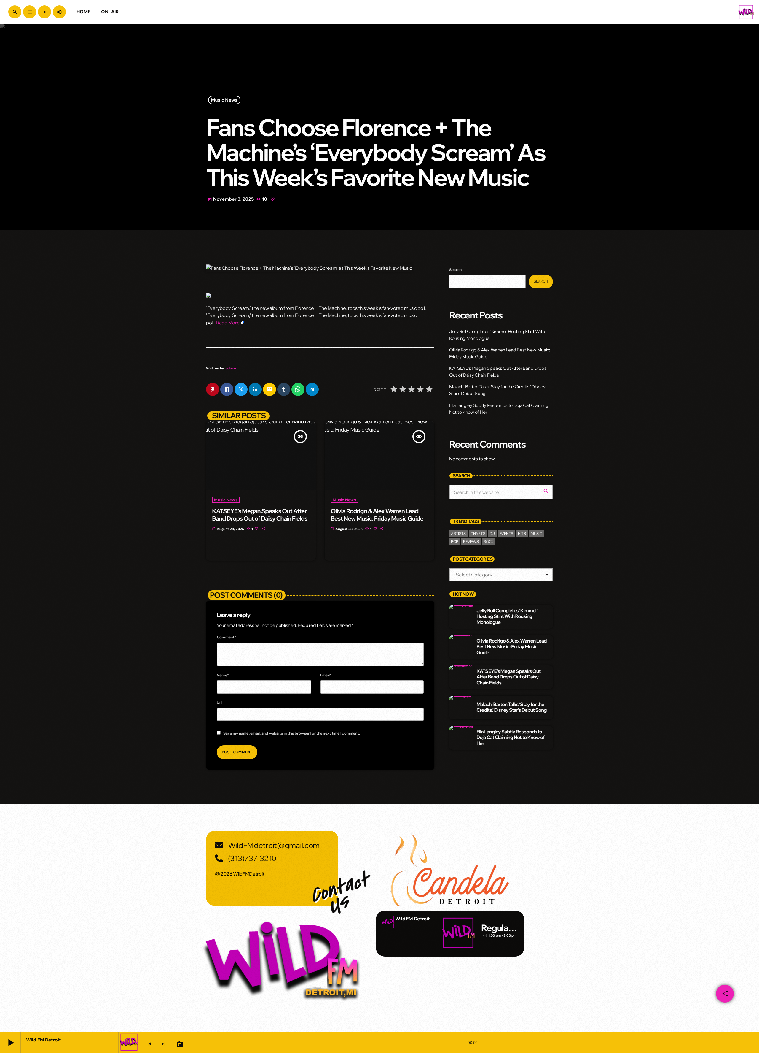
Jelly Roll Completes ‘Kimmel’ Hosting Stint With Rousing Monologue (506, 616)
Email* (325, 675)
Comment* (226, 637)
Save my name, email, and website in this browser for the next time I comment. (291, 733)
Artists (458, 533)
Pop (454, 541)
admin (231, 368)
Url (219, 702)
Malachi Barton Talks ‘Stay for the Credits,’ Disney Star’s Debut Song (511, 707)
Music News (224, 100)
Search (455, 269)
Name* (223, 675)
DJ (492, 533)
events (506, 533)
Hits (522, 533)
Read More (228, 323)
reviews (471, 541)
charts (478, 533)
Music (536, 533)
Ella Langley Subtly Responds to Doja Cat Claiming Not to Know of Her (510, 737)
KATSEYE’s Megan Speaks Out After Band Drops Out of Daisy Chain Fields (259, 515)
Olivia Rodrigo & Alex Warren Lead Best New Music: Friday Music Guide (377, 515)
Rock (489, 541)
